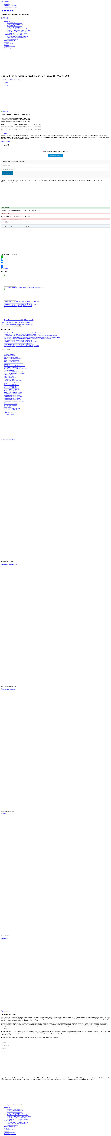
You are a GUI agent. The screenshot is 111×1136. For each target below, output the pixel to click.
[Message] (55, 264)
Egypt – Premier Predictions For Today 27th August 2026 (18, 320)
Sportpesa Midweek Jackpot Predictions (17, 36)
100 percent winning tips (10, 7)
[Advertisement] (49, 61)
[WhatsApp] (55, 256)
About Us (6, 42)
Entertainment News (9, 374)
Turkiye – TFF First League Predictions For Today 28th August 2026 (21, 301)
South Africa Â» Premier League (12, 393)
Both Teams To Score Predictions (12, 367)
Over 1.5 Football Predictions (14, 26)
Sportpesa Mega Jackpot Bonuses (12, 395)
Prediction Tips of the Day (10, 390)
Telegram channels (8, 43)
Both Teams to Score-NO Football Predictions (19, 30)
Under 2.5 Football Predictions (15, 24)
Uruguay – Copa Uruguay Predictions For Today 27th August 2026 (21, 346)
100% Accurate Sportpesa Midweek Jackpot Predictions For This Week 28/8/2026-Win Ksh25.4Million (30, 335)
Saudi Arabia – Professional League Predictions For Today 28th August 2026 (23, 287)
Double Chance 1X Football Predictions (17, 31)
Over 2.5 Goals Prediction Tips (12, 389)
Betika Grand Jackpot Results (11, 360)
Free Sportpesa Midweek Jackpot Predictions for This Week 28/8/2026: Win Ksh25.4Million (27, 338)
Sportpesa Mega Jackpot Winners (12, 399)
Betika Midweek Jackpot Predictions (16, 37)
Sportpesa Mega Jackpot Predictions (13, 34)
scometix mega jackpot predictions (13, 392)
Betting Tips (7, 4)
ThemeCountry (19, 1105)
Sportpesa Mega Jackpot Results (12, 398)
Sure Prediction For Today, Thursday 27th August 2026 (18, 303)
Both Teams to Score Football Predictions (17, 29)
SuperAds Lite (4, 1105)
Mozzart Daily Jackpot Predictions (13, 380)
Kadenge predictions (12, 39)
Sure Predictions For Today (11, 404)
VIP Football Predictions (10, 5)
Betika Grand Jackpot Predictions (12, 358)
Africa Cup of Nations (9, 355)
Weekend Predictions (9, 46)
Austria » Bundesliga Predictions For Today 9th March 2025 (16, 322)
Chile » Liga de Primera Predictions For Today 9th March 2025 (17, 324)
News (5, 383)
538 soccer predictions (9, 354)
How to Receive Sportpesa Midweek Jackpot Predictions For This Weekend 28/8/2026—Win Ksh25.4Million (32, 337)
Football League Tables (10, 48)
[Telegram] (55, 259)
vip (5, 411)
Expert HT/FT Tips (9, 376)
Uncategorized (7, 407)
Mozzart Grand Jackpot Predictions (13, 382)
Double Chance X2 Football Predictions (17, 33)
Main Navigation (5, 1)
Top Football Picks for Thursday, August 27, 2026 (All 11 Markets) (21, 304)
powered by (11, 1105)
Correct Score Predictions (10, 370)
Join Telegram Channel (55, 155)
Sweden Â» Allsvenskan (10, 405)
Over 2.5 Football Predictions (14, 23)
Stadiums (6, 45)
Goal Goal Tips (7, 10)
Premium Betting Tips (9, 40)
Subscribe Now (7, 173)
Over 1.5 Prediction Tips (10, 386)
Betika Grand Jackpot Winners (12, 361)
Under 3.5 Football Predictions (15, 27)
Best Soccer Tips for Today (11, 357)
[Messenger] (55, 261)
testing (5, 133)
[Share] (55, 266)
